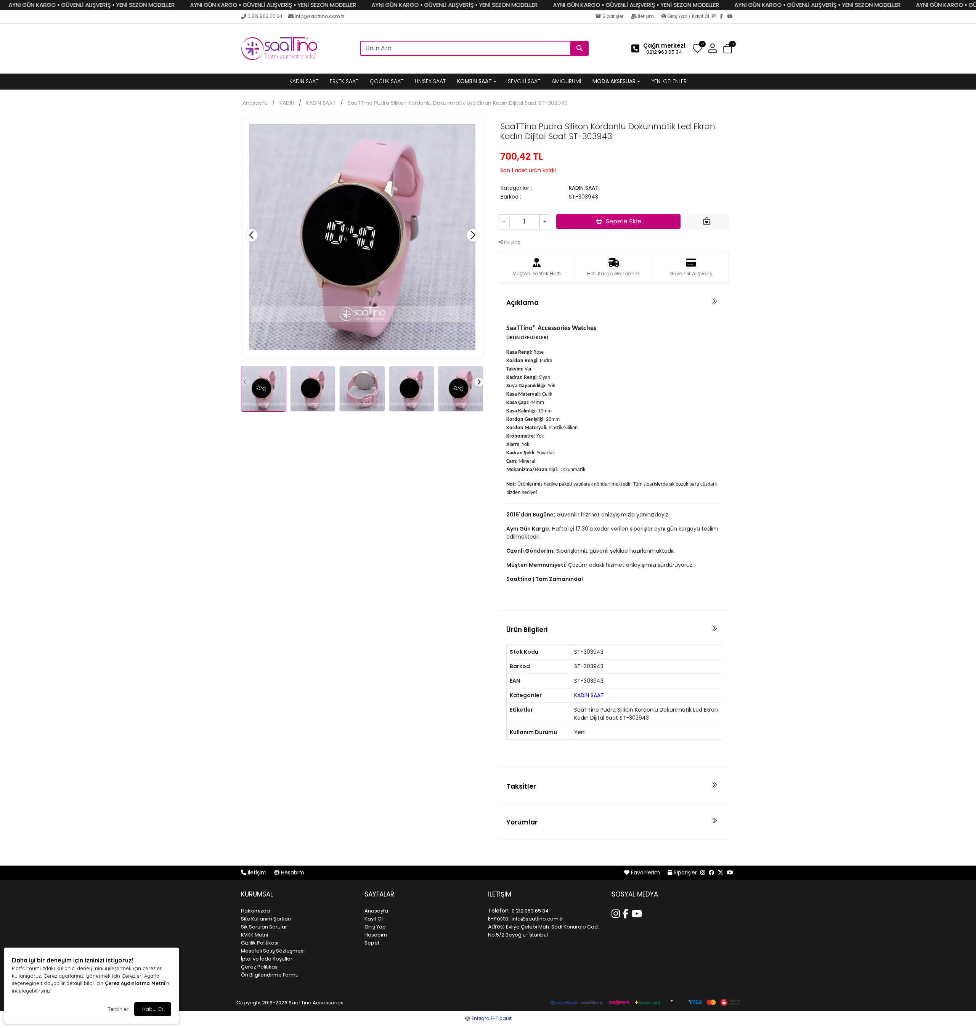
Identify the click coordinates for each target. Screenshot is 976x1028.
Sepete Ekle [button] (623, 221)
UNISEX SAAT (430, 81)
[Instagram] (716, 17)
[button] (727, 49)
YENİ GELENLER (669, 81)
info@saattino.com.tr (319, 16)
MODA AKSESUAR (614, 81)
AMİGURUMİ (566, 81)
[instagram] (702, 872)
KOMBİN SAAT (474, 81)
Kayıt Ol (373, 918)
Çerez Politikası (260, 966)
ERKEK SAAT (344, 81)
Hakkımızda (255, 910)
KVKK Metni (254, 934)
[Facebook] (723, 17)
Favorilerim (645, 872)
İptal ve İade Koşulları (267, 958)
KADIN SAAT (303, 81)
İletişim (646, 16)
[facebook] (711, 872)
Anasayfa (255, 103)
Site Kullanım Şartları (266, 918)
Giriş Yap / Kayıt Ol (688, 16)
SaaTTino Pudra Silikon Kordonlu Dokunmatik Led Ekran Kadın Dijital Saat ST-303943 (458, 103)
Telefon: (499, 910)
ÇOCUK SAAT (386, 81)
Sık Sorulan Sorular (264, 926)
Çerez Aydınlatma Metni (135, 983)
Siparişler (612, 16)
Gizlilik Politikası (259, 942)
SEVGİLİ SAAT (524, 81)
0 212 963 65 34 (265, 16)
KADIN (286, 103)
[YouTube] (731, 17)
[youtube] (730, 872)
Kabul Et (152, 1009)
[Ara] (579, 48)
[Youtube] (638, 913)
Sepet (371, 942)
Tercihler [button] (118, 1009)
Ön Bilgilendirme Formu (270, 974)
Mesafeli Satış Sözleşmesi (273, 950)
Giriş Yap (375, 926)
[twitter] (720, 872)
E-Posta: (499, 918)
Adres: (496, 926)
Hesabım (291, 872)
